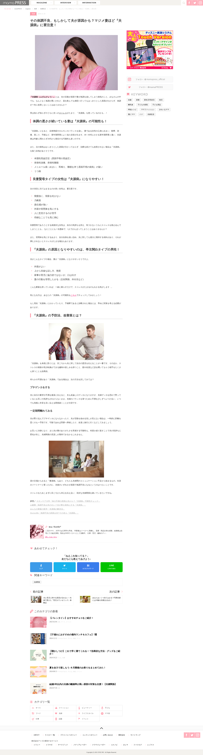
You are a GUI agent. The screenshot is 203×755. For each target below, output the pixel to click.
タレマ (125, 745)
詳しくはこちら (51, 537)
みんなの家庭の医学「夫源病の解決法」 (47, 509)
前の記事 (38, 591)
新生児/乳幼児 (149, 100)
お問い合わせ (108, 735)
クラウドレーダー (98, 745)
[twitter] (65, 567)
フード (38, 713)
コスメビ (114, 745)
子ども (107, 708)
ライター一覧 (50, 735)
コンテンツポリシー (89, 735)
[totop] (101, 728)
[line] (112, 567)
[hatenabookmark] (88, 567)
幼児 (161, 100)
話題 (60, 719)
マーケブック (63, 745)
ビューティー (87, 708)
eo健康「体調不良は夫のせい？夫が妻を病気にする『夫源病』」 (58, 505)
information (89, 3)
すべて (38, 708)
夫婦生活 (43, 9)
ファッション (64, 708)
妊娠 (129, 100)
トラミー (37, 745)
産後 (137, 100)
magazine (42, 3)
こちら (74, 295)
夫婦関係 (37, 582)
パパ (141, 114)
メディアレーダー (80, 745)
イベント (85, 719)
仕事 (37, 719)
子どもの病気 (143, 105)
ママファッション (147, 109)
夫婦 (35, 9)
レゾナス (150, 745)
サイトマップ (135, 735)
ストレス (63, 113)
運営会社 (121, 735)
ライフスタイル (87, 713)
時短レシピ (132, 109)
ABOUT (36, 735)
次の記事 (114, 591)
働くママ (131, 114)
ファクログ (138, 745)
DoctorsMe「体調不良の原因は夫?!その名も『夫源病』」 (54, 513)
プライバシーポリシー (68, 735)
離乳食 (130, 105)
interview (66, 3)
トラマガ (49, 745)
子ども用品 (156, 105)
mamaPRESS (18, 9)
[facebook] (41, 567)
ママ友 (107, 713)
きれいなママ (164, 109)
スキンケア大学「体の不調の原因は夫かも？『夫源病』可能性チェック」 (68, 501)
